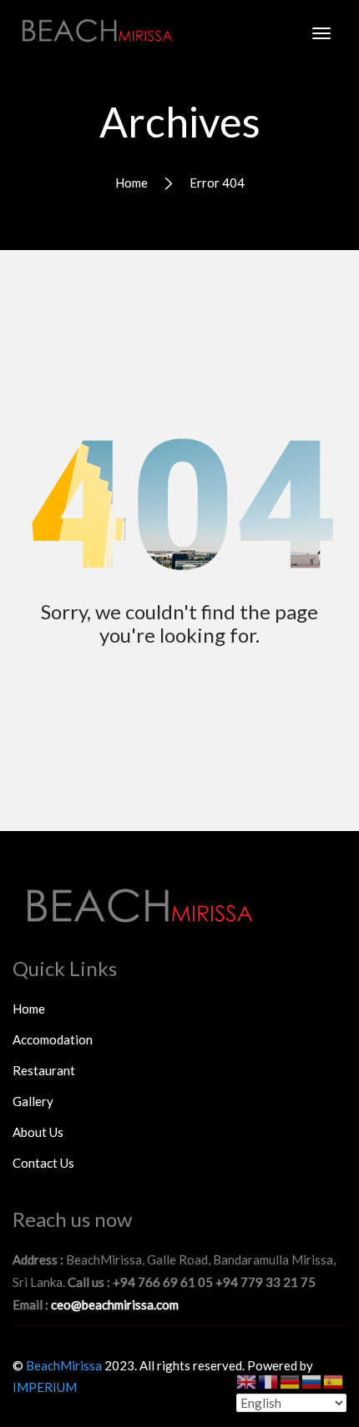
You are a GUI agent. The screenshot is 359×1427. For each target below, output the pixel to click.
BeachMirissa (64, 1365)
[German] (290, 1380)
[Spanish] (334, 1380)
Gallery (33, 1101)
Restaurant (44, 1070)
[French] (269, 1380)
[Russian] (312, 1380)
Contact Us (43, 1162)
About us (38, 1131)
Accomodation (53, 1039)
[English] (247, 1380)
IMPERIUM (45, 1386)
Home (131, 182)
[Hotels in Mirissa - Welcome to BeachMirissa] (96, 28)
